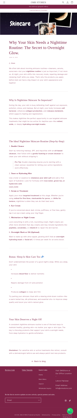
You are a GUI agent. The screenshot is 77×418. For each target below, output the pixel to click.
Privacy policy (56, 415)
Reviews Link (10, 370)
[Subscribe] (38, 400)
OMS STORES (24, 415)
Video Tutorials (27, 370)
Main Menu (42, 379)
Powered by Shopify (34, 415)
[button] (4, 2)
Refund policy (46, 415)
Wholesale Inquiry (45, 388)
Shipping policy (67, 417)
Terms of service (67, 415)
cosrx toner (13, 187)
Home (41, 375)
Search (41, 384)
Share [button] (13, 63)
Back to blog (40, 361)
